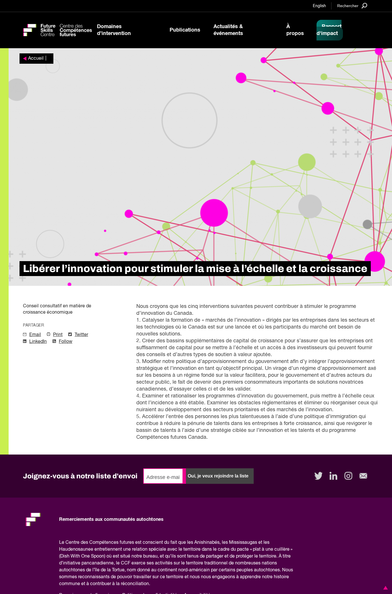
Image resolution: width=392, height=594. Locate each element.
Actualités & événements (228, 30)
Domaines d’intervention (114, 30)
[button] (384, 587)
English (319, 6)
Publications (185, 30)
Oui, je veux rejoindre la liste (218, 475)
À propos (295, 30)
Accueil (36, 58)
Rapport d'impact (329, 30)
